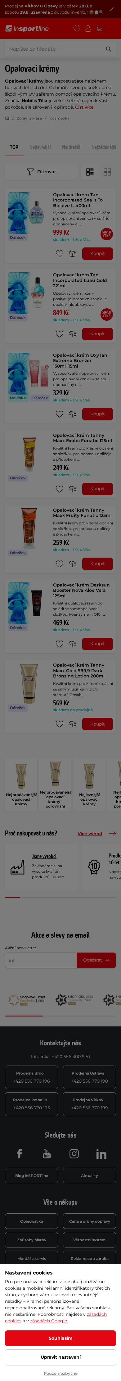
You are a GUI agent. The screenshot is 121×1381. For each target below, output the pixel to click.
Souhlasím (61, 1338)
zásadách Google (48, 1321)
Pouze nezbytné (61, 1373)
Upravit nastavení (61, 1357)
